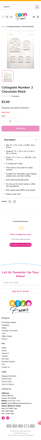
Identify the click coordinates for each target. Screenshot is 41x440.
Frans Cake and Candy (23, 431)
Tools (4, 333)
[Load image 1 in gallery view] (7, 76)
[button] (3, 16)
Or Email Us (11, 16)
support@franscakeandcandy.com (19, 403)
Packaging (5, 325)
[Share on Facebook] (9, 203)
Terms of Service (8, 384)
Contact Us (6, 367)
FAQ (3, 364)
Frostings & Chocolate (10, 330)
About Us (5, 353)
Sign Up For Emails (20, 291)
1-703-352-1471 (7, 16)
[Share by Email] (14, 203)
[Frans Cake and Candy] (21, 17)
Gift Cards (5, 359)
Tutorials (5, 356)
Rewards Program (8, 361)
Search (4, 350)
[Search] (37, 6)
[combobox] (20, 6)
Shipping (5, 107)
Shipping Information (9, 376)
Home (4, 27)
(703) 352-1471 (14, 401)
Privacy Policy (7, 381)
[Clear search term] (32, 6)
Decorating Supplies (9, 322)
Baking (4, 328)
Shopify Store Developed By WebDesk (20, 435)
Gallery (4, 348)
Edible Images (7, 336)
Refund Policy (7, 379)
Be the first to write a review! (20, 245)
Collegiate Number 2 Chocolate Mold (20, 27)
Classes (4, 339)
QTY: (4, 116)
